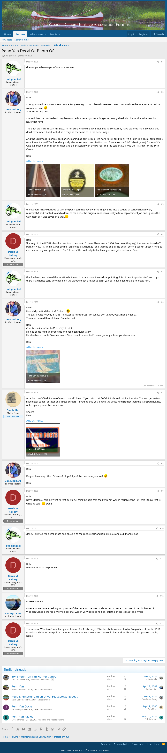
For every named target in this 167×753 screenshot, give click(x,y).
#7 (162, 392)
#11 (162, 558)
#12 (162, 596)
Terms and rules (121, 744)
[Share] (158, 62)
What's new (36, 34)
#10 (162, 528)
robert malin (151, 679)
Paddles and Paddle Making (51, 719)
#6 (162, 302)
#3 (162, 204)
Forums (20, 34)
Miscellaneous (42, 679)
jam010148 (17, 679)
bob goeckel (10, 55)
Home (7, 34)
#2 (162, 92)
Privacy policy (138, 744)
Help (149, 744)
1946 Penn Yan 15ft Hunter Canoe (34, 676)
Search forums (22, 39)
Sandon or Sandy (149, 699)
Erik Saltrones (18, 719)
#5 (162, 271)
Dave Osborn (17, 699)
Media (53, 34)
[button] (45, 34)
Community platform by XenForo (83, 750)
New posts (7, 39)
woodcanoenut (18, 689)
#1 (162, 61)
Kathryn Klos (151, 689)
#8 (162, 463)
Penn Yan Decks (22, 706)
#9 (162, 491)
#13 (162, 623)
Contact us (106, 744)
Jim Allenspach (18, 709)
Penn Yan (18, 686)
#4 (162, 234)
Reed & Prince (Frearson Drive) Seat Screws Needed (45, 696)
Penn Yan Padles (22, 716)
